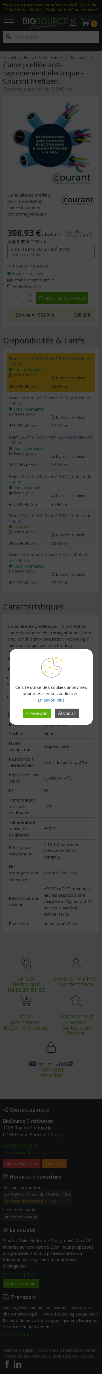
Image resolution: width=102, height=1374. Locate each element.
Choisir (69, 713)
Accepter (38, 713)
